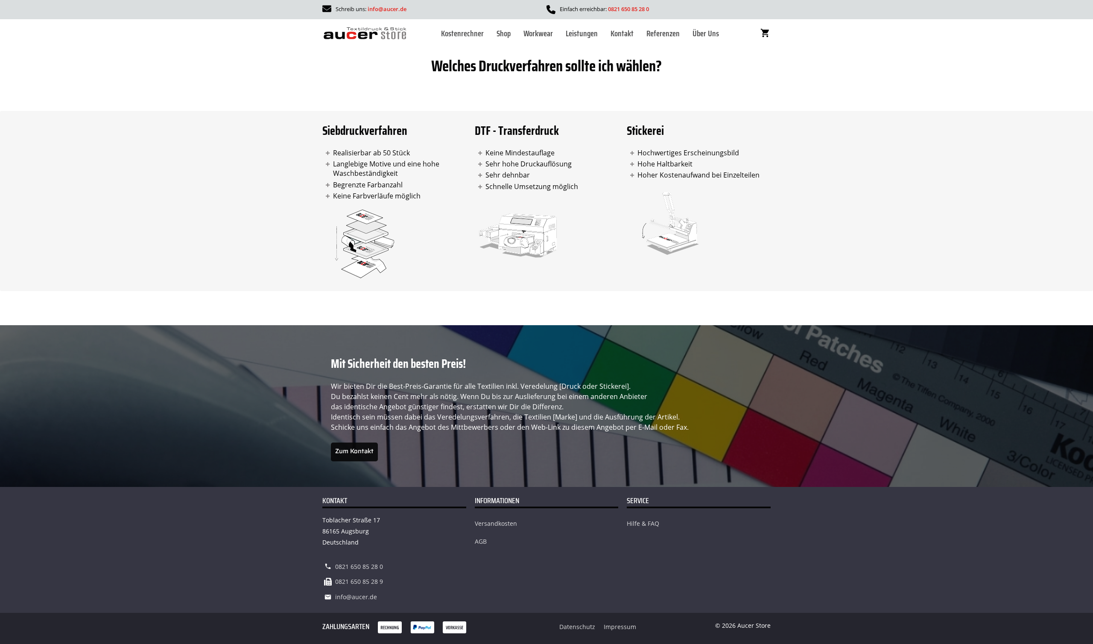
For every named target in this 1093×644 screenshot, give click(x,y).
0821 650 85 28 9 (359, 581)
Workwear (538, 33)
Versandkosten (496, 523)
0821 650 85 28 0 (628, 9)
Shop (504, 33)
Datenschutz (577, 627)
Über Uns (706, 33)
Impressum (620, 627)
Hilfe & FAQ (643, 523)
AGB (481, 541)
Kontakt (622, 33)
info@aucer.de (387, 9)
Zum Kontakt (354, 451)
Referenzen (663, 33)
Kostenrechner (462, 33)
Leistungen (582, 33)
